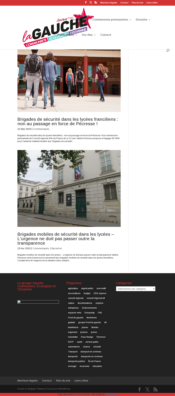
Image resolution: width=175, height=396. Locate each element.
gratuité (71, 322)
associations (74, 293)
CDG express (99, 293)
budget (87, 293)
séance (86, 347)
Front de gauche (75, 317)
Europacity (90, 312)
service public (91, 342)
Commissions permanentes (110, 19)
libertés (94, 327)
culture (71, 303)
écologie (72, 366)
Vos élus (87, 35)
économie (84, 366)
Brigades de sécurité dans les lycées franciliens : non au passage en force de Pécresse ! (67, 121)
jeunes (85, 327)
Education (56, 248)
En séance (78, 19)
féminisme (92, 317)
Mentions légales (108, 3)
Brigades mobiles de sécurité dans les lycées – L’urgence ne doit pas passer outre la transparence (65, 239)
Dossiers (141, 19)
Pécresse (101, 337)
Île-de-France (94, 361)
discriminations (85, 303)
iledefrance (73, 327)
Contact (124, 3)
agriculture (73, 288)
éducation (97, 366)
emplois (99, 303)
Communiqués (41, 129)
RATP (71, 342)
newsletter (73, 337)
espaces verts (74, 312)
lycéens (84, 332)
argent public (87, 288)
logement (72, 332)
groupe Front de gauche (89, 322)
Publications (66, 35)
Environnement (89, 308)
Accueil (62, 19)
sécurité (97, 347)
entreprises (73, 308)
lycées (94, 332)
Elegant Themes (36, 389)
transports (73, 356)
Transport (72, 351)
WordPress (64, 389)
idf (105, 322)
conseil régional (75, 298)
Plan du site (137, 3)
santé (79, 342)
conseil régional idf (96, 298)
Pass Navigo (87, 337)
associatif (101, 288)
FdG (100, 312)
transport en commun (91, 351)
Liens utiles (152, 3)
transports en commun (92, 356)
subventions (74, 347)
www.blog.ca (111, 394)
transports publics (76, 361)
